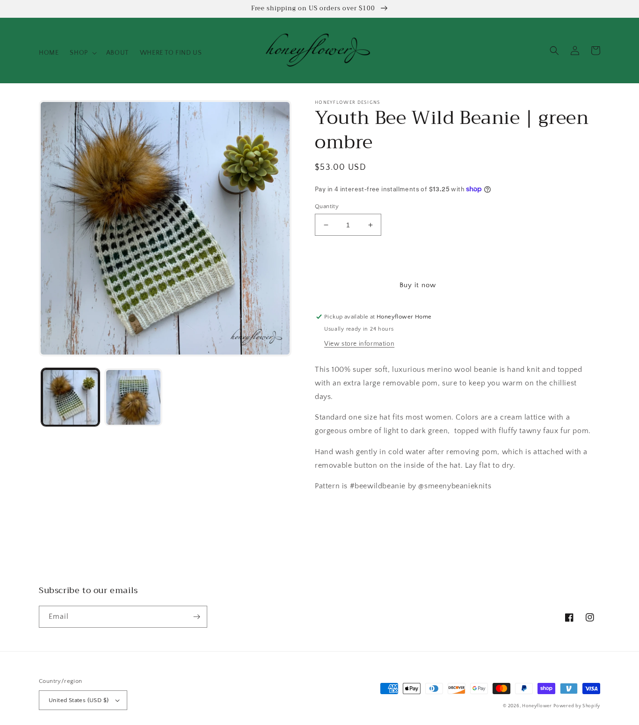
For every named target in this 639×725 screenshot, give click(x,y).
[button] (82, 53)
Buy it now (417, 285)
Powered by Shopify (576, 706)
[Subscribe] (196, 617)
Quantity (327, 206)
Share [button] (334, 510)
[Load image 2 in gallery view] (133, 397)
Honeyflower (537, 706)
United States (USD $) (79, 700)
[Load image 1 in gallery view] (70, 397)
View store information (359, 344)
